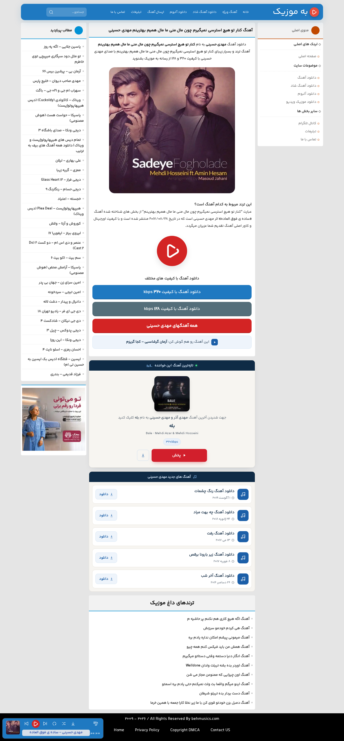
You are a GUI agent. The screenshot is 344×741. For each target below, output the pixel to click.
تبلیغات (136, 12)
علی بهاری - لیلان (68, 161)
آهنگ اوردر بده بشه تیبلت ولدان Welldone (218, 665)
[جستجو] (51, 12)
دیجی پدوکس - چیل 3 (64, 330)
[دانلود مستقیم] (143, 455)
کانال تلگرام (307, 123)
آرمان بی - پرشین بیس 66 (61, 71)
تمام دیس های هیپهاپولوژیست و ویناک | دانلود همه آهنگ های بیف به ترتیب (56, 145)
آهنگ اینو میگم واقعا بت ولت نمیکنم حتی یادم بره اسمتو (206, 684)
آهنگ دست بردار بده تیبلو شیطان (224, 693)
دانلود (103, 494)
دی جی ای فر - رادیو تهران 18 (59, 311)
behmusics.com (205, 719)
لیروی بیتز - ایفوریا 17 (64, 233)
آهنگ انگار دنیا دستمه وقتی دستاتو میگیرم (216, 656)
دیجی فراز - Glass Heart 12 (61, 180)
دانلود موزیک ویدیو (301, 102)
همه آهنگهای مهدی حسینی (172, 326)
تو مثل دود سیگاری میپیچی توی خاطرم (58, 59)
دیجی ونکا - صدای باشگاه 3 (59, 130)
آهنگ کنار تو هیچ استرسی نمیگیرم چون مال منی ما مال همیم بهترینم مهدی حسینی (181, 30)
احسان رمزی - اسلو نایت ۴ (62, 349)
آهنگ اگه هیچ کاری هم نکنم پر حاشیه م (218, 619)
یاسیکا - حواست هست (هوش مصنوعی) (59, 118)
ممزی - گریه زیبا (68, 170)
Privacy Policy (147, 730)
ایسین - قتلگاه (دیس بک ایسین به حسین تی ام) (56, 362)
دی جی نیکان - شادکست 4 (61, 321)
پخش (176, 455)
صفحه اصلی (307, 56)
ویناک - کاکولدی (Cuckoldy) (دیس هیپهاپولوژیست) (56, 103)
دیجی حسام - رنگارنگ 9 (63, 189)
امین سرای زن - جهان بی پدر (60, 282)
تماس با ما (118, 12)
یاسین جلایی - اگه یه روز (62, 47)
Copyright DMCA (185, 730)
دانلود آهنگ (306, 78)
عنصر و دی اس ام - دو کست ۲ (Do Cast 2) (56, 245)
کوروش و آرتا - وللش (65, 224)
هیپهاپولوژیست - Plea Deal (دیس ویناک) (55, 211)
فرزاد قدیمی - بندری (65, 374)
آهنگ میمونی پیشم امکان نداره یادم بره (219, 637)
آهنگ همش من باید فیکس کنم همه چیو (218, 647)
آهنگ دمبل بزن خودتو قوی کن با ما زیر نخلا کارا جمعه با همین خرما (200, 703)
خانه (246, 12)
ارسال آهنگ (155, 12)
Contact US (220, 730)
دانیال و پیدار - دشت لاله (62, 302)
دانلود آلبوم (178, 12)
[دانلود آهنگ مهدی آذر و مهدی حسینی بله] (172, 393)
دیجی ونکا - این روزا (65, 340)
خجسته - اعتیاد (69, 199)
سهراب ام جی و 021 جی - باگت (58, 90)
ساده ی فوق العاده (235, 219)
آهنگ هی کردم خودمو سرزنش (226, 628)
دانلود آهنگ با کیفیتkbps (172, 292)
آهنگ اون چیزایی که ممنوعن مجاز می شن (218, 675)
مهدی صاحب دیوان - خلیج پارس (57, 81)
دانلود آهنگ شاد (205, 12)
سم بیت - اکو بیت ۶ (66, 258)
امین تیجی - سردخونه (64, 292)
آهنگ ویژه (229, 12)
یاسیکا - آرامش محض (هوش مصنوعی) (60, 270)
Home (119, 730)
